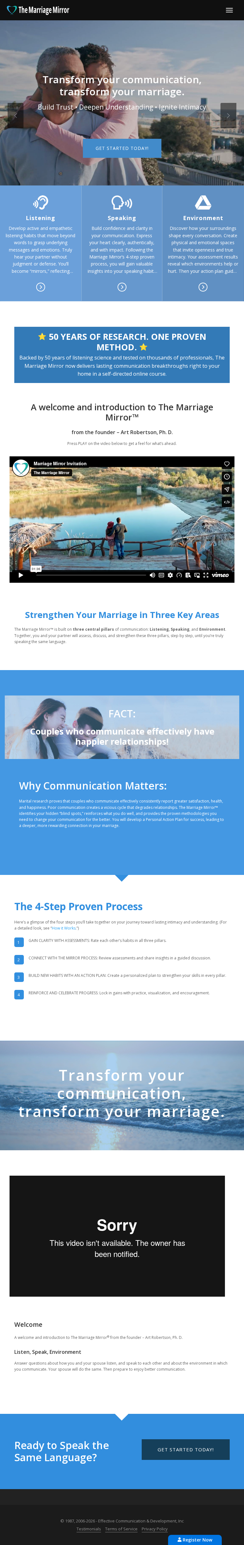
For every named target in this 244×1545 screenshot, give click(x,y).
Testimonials (89, 1529)
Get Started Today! (122, 148)
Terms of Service (121, 1529)
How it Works (64, 928)
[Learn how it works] (40, 202)
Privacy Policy (155, 1529)
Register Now (196, 1540)
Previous (16, 115)
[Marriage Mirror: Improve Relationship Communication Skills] (38, 9)
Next (228, 115)
